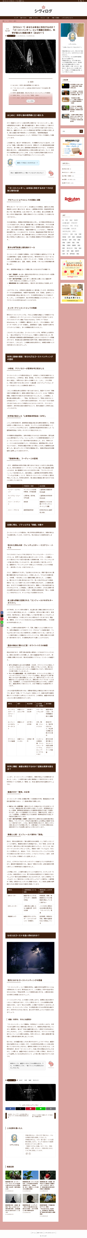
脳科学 (77, 251)
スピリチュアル (67, 231)
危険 (73, 237)
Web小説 (67, 169)
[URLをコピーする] (51, 1108)
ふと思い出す (66, 223)
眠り (64, 251)
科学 (68, 251)
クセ (71, 226)
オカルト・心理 (11, 35)
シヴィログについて (50, 1233)
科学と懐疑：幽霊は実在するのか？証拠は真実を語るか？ (31, 98)
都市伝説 (72, 254)
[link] (27, 1154)
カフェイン (65, 226)
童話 (72, 251)
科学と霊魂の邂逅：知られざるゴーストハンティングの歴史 (31, 93)
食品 (78, 254)
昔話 (79, 245)
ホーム (34, 1233)
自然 (64, 254)
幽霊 (30, 1080)
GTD (67, 220)
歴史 (64, 248)
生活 (80, 248)
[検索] (83, 1)
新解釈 (74, 245)
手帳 (78, 242)
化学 (69, 237)
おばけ (20, 1080)
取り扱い (65, 240)
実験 (79, 240)
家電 (64, 242)
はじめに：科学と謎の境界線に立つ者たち (26, 85)
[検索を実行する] (81, 131)
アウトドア (74, 223)
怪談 (73, 242)
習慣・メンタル (69, 179)
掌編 (64, 245)
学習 (74, 240)
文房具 (68, 245)
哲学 (70, 240)
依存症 (64, 237)
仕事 (26, 1080)
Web (71, 220)
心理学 (68, 242)
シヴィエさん (14, 1145)
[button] (10, 1108)
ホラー (74, 231)
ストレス (73, 228)
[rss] (81, 1)
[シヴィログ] (43, 9)
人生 (76, 234)
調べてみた (68, 183)
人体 (71, 234)
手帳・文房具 (69, 176)
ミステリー (65, 234)
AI (63, 220)
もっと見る (31, 101)
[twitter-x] (79, 1)
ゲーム (76, 226)
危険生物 (79, 237)
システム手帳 (66, 228)
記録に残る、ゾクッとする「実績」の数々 (26, 95)
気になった (35, 1080)
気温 (76, 248)
